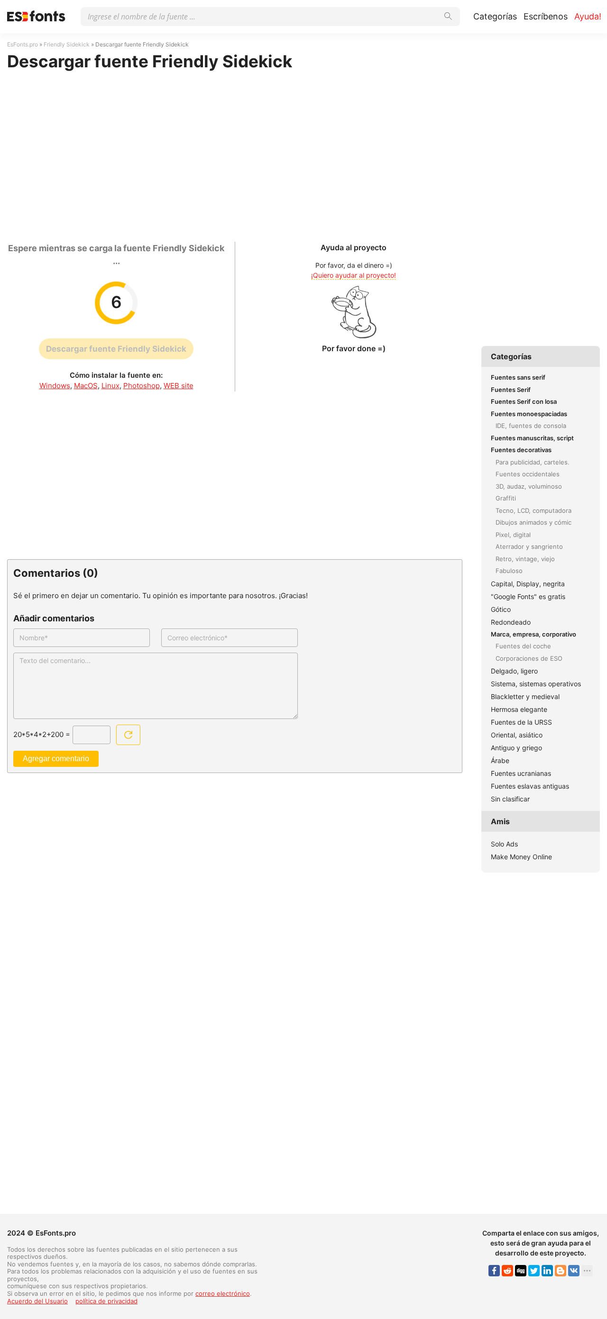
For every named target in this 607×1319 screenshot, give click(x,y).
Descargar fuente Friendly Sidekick (116, 349)
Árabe (500, 760)
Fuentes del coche (523, 646)
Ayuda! (587, 16)
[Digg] (520, 1270)
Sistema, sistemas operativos (536, 684)
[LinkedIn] (547, 1270)
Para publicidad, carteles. (533, 462)
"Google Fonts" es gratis (528, 596)
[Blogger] (560, 1270)
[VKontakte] (573, 1270)
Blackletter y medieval (525, 696)
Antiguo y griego (516, 748)
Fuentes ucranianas (521, 773)
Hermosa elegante (519, 709)
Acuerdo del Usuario (37, 1301)
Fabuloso (509, 570)
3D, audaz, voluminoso (529, 486)
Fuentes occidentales (528, 474)
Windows (54, 385)
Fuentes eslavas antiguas (530, 786)
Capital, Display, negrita (528, 584)
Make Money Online (521, 857)
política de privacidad (106, 1301)
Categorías (495, 16)
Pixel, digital (513, 534)
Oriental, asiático (517, 735)
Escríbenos (546, 16)
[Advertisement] (234, 151)
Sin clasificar (510, 799)
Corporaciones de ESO (529, 658)
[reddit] (507, 1270)
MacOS (86, 385)
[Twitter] (534, 1270)
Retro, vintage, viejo (525, 559)
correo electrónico (222, 1293)
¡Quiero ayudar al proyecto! (353, 275)
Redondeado (511, 622)
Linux (110, 385)
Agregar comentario (56, 759)
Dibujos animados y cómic (533, 522)
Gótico (501, 609)
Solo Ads (504, 844)
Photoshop (141, 385)
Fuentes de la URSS (521, 722)
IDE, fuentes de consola (531, 425)
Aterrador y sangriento (529, 546)
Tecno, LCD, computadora (533, 510)
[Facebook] (494, 1270)
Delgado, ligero (514, 671)
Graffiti (506, 498)
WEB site (178, 385)
